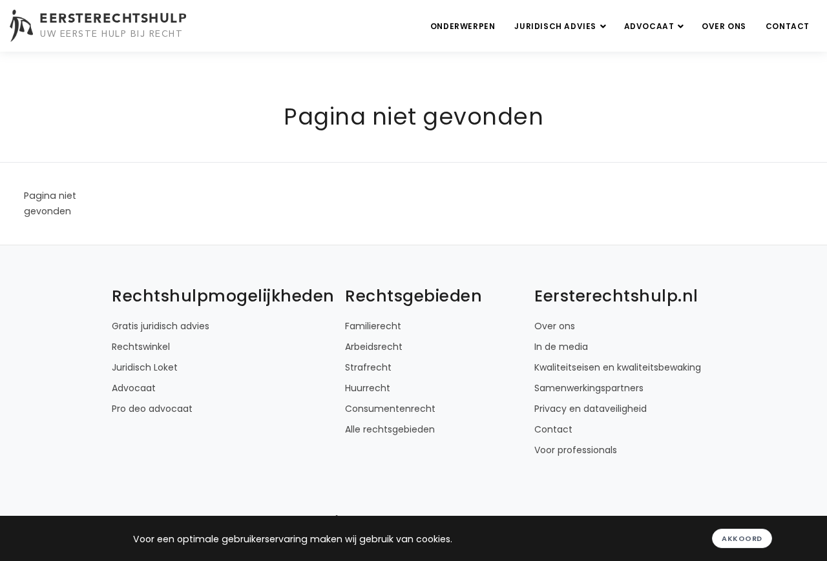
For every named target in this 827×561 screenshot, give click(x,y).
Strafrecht (368, 367)
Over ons (724, 26)
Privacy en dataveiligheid (590, 408)
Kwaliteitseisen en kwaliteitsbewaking (617, 367)
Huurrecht (367, 388)
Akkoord (742, 538)
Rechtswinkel (141, 346)
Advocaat (650, 26)
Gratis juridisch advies (160, 326)
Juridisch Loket (145, 367)
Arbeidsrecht (374, 346)
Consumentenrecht (390, 408)
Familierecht (373, 326)
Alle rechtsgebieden (390, 429)
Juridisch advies (556, 26)
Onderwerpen (463, 26)
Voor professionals (575, 450)
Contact (788, 26)
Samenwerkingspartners (589, 388)
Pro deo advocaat (152, 408)
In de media (561, 346)
